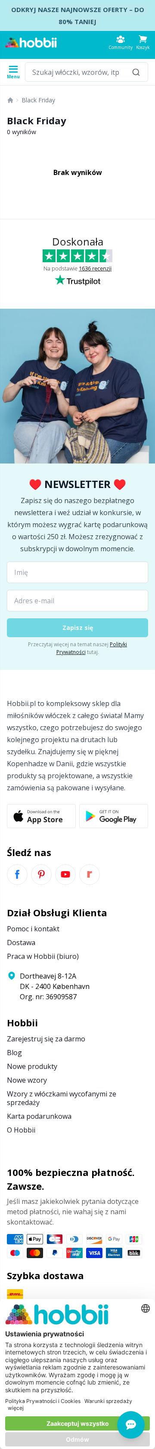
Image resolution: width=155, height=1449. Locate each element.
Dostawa (21, 942)
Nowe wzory (27, 1080)
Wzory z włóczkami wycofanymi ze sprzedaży (61, 1098)
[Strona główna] (10, 100)
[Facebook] (17, 874)
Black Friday (38, 100)
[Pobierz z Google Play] (113, 816)
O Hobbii (21, 1130)
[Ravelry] (89, 874)
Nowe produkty (32, 1066)
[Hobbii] (31, 42)
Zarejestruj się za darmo (46, 1039)
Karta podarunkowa (39, 1116)
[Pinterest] (41, 874)
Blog (14, 1052)
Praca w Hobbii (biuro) (43, 956)
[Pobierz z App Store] (41, 816)
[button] (143, 42)
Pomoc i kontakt (33, 928)
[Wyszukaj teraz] (136, 72)
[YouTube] (65, 874)
